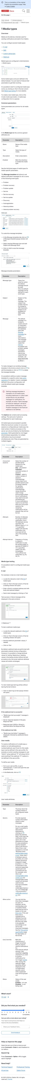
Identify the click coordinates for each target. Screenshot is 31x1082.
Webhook (6, 57)
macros (20, 345)
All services (4, 1070)
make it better (10, 6)
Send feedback (15, 1032)
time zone (18, 913)
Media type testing (10, 91)
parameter (4, 433)
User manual (5, 20)
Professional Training (23, 1067)
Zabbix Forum (21, 1070)
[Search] (23, 11)
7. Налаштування (16, 20)
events (25, 960)
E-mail (5, 47)
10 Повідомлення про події (9, 22)
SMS (4, 50)
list (24, 579)
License (9, 1079)
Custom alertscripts (9, 53)
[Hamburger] (28, 11)
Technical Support (6, 1067)
